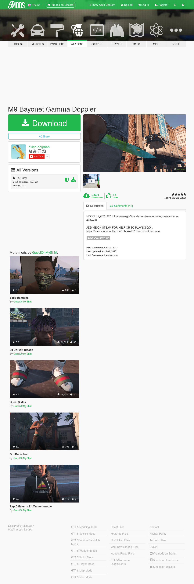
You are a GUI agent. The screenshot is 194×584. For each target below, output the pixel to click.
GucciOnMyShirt (44, 252)
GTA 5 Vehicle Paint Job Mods (85, 542)
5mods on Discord (164, 566)
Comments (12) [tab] (123, 206)
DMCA (153, 547)
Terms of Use (158, 540)
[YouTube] (35, 151)
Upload (128, 5)
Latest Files (117, 527)
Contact (154, 527)
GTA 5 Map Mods (81, 570)
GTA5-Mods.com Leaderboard (120, 562)
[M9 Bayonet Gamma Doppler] (134, 143)
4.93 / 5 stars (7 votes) (175, 198)
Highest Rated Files (122, 553)
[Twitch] (39, 151)
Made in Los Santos (20, 529)
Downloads (97, 197)
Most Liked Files (120, 540)
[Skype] (30, 151)
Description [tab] (96, 206)
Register (163, 5)
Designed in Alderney (21, 525)
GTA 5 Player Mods (82, 564)
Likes (115, 197)
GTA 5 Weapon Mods (84, 550)
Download (48, 122)
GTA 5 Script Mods (82, 557)
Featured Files (119, 533)
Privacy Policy (158, 533)
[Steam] (44, 151)
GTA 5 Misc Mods (81, 577)
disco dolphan (39, 146)
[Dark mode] (175, 4)
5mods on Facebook (165, 560)
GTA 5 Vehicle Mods (83, 533)
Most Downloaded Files (124, 547)
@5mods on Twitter (165, 553)
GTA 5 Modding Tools (84, 527)
